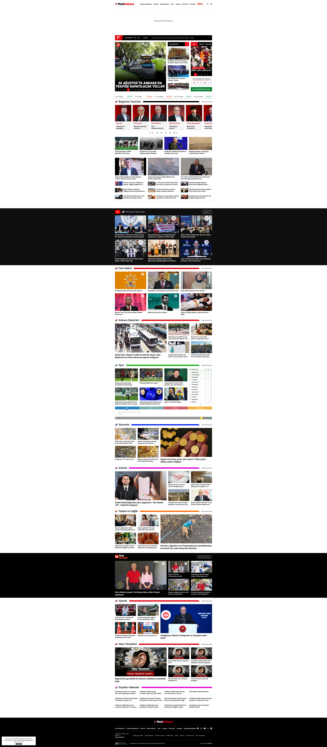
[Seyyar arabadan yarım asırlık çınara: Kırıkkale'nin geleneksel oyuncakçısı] (178, 585)
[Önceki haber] (135, 37)
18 (157, 90)
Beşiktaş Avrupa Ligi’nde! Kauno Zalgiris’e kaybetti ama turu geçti (126, 403)
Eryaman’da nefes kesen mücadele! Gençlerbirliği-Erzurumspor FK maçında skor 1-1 (126, 384)
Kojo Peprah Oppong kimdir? (199, 691)
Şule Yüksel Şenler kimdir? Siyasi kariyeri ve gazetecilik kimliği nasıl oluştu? (175, 699)
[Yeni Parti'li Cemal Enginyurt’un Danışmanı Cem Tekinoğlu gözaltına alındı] (196, 166)
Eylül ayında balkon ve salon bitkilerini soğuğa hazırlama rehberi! (124, 547)
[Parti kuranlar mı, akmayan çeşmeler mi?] (178, 671)
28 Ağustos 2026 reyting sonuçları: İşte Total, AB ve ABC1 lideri (150, 692)
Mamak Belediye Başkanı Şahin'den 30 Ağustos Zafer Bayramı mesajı (198, 183)
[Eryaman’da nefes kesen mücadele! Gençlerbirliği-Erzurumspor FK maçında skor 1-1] (126, 374)
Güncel (156, 4)
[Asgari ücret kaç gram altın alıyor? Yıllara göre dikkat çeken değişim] (186, 442)
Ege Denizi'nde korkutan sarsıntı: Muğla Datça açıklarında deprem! (176, 485)
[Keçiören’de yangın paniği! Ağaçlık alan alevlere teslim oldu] (163, 166)
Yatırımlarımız (190, 735)
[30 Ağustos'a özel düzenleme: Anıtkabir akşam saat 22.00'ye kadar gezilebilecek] (178, 54)
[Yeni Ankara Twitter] (197, 83)
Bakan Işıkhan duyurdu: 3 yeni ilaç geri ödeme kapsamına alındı (201, 503)
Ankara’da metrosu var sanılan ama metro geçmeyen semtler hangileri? (125, 692)
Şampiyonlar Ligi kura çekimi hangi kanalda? (199, 706)
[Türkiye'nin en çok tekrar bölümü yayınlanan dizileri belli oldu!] (151, 197)
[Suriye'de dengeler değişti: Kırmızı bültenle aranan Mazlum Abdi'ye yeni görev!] (148, 610)
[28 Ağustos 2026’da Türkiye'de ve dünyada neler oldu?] (186, 618)
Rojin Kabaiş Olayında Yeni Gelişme (193, 291)
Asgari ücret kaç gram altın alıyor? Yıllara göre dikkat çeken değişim (183, 460)
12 (143, 90)
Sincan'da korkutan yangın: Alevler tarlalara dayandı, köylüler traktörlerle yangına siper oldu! (166, 190)
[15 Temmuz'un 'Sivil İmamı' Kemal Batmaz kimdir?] (125, 610)
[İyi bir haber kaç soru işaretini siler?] (178, 653)
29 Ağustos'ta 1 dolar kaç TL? (124, 459)
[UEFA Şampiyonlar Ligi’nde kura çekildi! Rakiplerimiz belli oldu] (151, 393)
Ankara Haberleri (146, 4)
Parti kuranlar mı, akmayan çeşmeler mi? (177, 680)
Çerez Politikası (149, 735)
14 (148, 90)
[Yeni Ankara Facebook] (194, 83)
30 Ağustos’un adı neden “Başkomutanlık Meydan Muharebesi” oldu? (148, 152)
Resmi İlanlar (164, 4)
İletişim (182, 735)
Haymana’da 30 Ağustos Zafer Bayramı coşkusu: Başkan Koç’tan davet (128, 178)
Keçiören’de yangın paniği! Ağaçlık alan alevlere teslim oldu (161, 178)
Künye (176, 735)
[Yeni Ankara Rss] (211, 728)
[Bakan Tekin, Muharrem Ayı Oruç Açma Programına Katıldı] (196, 224)
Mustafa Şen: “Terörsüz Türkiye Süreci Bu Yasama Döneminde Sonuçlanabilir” (130, 236)
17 (155, 90)
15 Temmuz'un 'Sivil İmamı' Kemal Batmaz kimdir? (124, 618)
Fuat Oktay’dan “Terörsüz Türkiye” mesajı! (176, 79)
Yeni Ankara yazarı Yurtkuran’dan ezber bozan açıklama (137, 593)
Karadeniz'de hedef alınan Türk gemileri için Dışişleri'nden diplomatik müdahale (134, 197)
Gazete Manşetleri (190, 728)
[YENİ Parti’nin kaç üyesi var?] (148, 628)
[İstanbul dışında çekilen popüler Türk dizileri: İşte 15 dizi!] (184, 190)
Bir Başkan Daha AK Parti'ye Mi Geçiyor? (128, 291)
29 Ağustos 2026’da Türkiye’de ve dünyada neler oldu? (175, 152)
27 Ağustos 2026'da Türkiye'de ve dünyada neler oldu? (125, 636)
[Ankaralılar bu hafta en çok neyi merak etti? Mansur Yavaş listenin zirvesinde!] (178, 329)
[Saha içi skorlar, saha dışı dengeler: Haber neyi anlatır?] (201, 671)
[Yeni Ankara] (124, 4)
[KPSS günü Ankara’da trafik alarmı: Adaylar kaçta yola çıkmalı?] (201, 347)
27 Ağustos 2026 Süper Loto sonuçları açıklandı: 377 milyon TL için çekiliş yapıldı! (125, 706)
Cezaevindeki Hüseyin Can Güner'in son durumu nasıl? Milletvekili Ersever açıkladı (177, 356)
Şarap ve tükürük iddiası (172, 402)
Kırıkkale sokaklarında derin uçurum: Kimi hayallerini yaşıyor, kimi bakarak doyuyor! (200, 593)
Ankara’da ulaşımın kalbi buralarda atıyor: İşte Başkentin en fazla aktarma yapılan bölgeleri (138, 356)
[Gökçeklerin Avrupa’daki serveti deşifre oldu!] (163, 280)
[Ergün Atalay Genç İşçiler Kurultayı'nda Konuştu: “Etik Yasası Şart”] (196, 248)
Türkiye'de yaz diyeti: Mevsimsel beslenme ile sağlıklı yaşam (175, 706)
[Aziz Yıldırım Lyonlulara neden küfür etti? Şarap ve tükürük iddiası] (175, 393)
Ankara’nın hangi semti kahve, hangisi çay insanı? (200, 338)
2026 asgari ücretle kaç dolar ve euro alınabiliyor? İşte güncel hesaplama (124, 442)
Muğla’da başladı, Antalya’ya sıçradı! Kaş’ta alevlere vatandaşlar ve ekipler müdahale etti (200, 152)
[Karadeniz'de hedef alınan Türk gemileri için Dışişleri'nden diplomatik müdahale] (119, 197)
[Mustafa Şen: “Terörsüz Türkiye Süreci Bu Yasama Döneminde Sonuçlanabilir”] (130, 224)
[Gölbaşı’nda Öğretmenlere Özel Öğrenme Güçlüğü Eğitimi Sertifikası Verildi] (163, 248)
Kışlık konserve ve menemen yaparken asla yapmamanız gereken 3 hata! (147, 547)
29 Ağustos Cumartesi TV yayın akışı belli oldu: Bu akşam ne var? (151, 699)
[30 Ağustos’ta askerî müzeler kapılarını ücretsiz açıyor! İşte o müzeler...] (178, 495)
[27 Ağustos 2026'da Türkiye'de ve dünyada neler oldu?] (125, 628)
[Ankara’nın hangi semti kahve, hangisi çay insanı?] (201, 329)
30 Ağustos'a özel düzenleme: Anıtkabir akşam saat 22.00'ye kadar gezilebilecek (178, 62)
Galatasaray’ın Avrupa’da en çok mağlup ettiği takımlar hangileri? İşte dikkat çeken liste (200, 197)
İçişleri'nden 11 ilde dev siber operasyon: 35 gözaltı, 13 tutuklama (200, 485)
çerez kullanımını (27, 740)
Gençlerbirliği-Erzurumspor (149, 383)
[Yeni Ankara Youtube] (205, 83)
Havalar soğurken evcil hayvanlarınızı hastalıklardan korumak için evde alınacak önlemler (186, 547)
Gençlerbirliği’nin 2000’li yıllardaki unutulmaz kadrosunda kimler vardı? (173, 38)
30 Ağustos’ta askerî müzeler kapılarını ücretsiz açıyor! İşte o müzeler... (178, 503)
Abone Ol (207, 212)
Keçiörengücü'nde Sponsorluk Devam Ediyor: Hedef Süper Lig (129, 260)
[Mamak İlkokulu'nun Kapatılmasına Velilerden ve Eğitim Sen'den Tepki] (163, 224)
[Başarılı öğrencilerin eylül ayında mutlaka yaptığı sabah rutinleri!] (125, 520)
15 (150, 90)
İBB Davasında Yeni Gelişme (157, 312)
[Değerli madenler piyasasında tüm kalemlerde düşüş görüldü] (148, 452)
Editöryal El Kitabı (138, 735)
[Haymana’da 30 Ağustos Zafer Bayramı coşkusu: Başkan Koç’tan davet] (130, 166)
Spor (172, 4)
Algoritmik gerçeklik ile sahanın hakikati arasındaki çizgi (140, 679)
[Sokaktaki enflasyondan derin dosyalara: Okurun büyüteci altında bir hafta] (201, 653)
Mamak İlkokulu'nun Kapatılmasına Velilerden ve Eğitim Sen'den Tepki (161, 236)
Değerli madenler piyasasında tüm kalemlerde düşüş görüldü (148, 460)
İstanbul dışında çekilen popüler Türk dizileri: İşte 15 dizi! (200, 190)
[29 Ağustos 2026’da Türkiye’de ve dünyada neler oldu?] (175, 143)
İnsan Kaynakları (200, 735)
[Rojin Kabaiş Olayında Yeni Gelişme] (196, 280)
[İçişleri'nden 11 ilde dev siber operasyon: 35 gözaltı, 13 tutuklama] (201, 477)
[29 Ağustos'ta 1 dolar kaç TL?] (125, 452)
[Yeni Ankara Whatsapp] (208, 83)
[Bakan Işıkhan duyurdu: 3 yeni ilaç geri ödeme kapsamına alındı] (201, 495)
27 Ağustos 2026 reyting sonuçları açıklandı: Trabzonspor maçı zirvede (200, 699)
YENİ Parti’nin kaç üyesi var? (147, 635)
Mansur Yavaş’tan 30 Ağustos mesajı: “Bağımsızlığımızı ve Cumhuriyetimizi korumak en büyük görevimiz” (133, 183)
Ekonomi (185, 4)
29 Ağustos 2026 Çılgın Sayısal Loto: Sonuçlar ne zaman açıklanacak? (174, 692)
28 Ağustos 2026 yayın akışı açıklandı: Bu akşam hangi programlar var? (149, 706)
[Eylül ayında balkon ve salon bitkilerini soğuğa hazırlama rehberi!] (125, 538)
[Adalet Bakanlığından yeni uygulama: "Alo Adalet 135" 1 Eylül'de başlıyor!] (141, 485)
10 (138, 90)
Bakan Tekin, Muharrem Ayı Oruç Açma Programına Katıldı (196, 236)
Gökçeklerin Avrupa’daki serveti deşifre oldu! (163, 291)
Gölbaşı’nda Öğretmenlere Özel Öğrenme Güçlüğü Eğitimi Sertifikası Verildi (162, 260)
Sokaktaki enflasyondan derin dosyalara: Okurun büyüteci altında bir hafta (201, 662)
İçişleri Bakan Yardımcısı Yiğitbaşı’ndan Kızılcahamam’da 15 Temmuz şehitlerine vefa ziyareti (134, 190)
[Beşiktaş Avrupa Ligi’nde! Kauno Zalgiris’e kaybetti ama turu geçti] (126, 393)
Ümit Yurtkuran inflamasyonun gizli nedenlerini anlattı (175, 575)
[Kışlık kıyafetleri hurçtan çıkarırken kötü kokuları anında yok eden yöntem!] (148, 520)
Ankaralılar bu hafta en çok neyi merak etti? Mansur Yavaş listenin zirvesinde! (178, 338)
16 (152, 90)
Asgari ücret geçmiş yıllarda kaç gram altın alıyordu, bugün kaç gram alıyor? (147, 442)
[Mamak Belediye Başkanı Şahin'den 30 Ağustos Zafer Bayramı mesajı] (184, 183)
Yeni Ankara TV (120, 728)
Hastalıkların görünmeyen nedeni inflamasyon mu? (200, 575)
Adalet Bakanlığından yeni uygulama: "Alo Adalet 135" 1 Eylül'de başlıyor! (139, 503)
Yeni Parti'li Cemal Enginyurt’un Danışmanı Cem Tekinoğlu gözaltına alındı (195, 178)
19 (160, 90)
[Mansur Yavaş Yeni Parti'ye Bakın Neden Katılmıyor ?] (130, 302)
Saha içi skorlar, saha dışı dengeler (199, 680)
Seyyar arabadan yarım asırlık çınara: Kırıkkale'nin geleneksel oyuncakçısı (178, 593)
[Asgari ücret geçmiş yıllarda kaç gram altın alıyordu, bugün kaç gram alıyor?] (148, 434)
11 (140, 90)
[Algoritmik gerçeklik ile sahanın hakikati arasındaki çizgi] (141, 661)
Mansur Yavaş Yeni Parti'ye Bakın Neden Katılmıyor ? (128, 313)
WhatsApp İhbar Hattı (202, 89)
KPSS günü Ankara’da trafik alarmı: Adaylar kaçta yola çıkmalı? (200, 356)
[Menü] (210, 4)
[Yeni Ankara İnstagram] (201, 83)
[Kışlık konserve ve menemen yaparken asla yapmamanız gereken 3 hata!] (148, 538)
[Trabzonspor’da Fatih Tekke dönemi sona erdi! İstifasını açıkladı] (175, 374)
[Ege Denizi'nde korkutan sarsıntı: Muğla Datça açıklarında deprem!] (178, 477)
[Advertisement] (107, 35)
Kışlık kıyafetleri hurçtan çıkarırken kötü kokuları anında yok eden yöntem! (146, 529)
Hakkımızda (169, 735)
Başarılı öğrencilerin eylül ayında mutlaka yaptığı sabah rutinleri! (125, 529)
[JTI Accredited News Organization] (121, 743)
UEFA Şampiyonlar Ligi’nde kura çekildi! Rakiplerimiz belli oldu (150, 403)
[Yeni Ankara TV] (200, 4)
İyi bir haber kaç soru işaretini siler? (178, 662)
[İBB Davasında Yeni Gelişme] (163, 302)
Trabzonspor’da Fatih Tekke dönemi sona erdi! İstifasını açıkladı (173, 384)
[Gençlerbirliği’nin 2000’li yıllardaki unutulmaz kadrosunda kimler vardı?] (126, 143)
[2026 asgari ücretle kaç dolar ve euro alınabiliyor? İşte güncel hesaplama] (125, 434)
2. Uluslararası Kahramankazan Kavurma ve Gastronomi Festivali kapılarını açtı (167, 183)
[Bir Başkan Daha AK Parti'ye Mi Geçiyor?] (130, 280)
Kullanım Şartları (160, 735)
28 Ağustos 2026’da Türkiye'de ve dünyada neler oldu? (183, 636)
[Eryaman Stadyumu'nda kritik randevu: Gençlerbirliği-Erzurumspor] (151, 374)
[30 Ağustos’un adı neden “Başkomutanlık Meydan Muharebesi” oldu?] (151, 143)
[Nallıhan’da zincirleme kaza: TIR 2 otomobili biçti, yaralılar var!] (178, 89)
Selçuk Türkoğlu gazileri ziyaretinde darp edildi (195, 313)
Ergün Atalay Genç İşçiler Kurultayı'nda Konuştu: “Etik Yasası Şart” (196, 260)
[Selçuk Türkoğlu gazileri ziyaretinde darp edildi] (196, 302)
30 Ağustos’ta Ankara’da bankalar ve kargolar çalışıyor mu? (126, 699)
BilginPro (209, 743)
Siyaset (178, 4)
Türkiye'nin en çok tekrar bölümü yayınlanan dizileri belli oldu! (167, 197)
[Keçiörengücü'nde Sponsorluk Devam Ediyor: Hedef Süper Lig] (130, 248)
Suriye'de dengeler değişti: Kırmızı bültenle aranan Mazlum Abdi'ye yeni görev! (147, 618)
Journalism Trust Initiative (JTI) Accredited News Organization (147, 743)
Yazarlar (193, 4)
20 (162, 90)
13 (145, 90)
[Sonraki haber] (138, 37)
